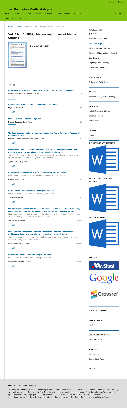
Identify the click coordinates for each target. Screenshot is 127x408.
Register (112, 2)
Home (10, 27)
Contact (23, 18)
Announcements (63, 13)
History (7, 13)
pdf (13, 98)
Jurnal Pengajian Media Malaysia (28, 9)
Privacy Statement (81, 13)
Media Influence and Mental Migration (24, 119)
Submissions (11, 18)
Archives (48, 13)
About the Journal (33, 13)
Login (120, 2)
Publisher (18, 13)
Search (118, 13)
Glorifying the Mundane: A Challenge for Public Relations (32, 104)
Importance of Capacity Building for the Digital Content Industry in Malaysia (41, 90)
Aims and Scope (95, 43)
